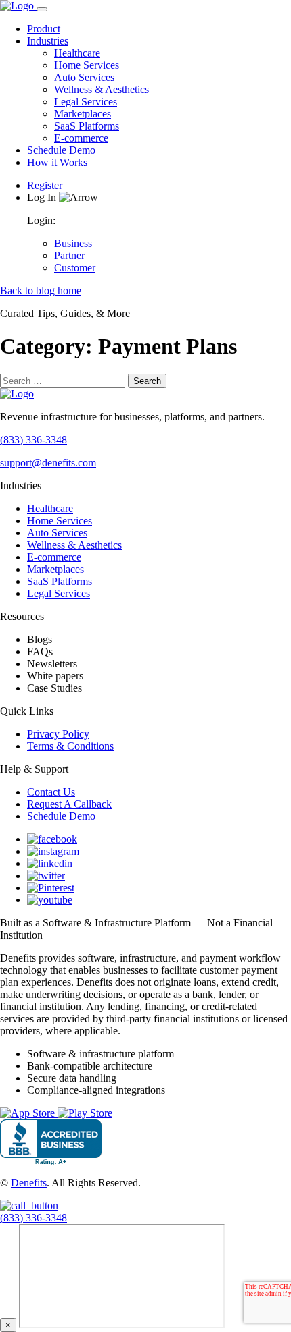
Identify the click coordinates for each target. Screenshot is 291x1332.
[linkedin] (49, 863)
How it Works (57, 162)
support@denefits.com (48, 462)
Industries (47, 41)
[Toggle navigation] (42, 9)
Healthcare (77, 53)
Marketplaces (82, 113)
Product (43, 28)
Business (73, 243)
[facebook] (52, 839)
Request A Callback (69, 804)
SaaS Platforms (86, 126)
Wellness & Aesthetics (101, 89)
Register (44, 185)
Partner (69, 255)
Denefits (29, 1182)
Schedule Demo (61, 150)
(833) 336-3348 (33, 439)
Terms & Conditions (70, 746)
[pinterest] (50, 887)
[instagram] (53, 851)
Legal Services (85, 101)
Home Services (86, 65)
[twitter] (46, 875)
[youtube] (49, 900)
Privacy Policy (58, 734)
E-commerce (81, 138)
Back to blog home (40, 290)
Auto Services (84, 77)
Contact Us (51, 792)
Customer (74, 267)
